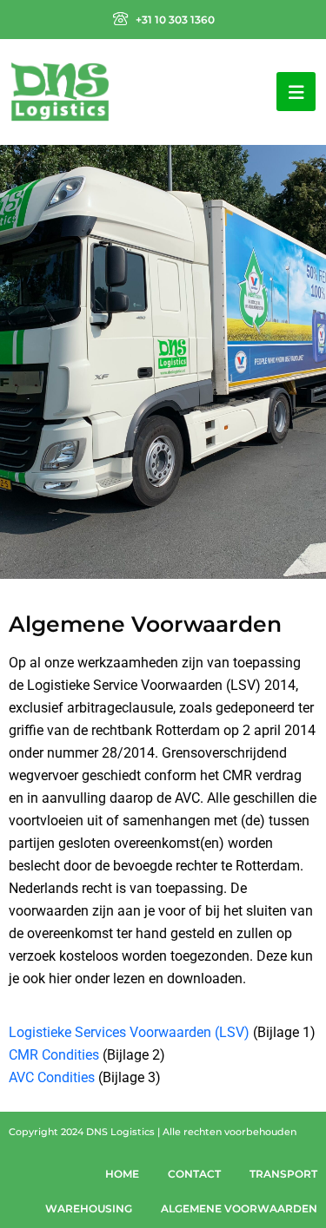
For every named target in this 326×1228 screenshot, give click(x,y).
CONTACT (194, 1173)
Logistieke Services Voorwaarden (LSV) (129, 1032)
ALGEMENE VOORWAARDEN (239, 1208)
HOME (122, 1173)
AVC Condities (52, 1077)
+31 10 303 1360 (175, 19)
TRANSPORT (283, 1173)
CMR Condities (54, 1055)
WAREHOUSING (88, 1208)
